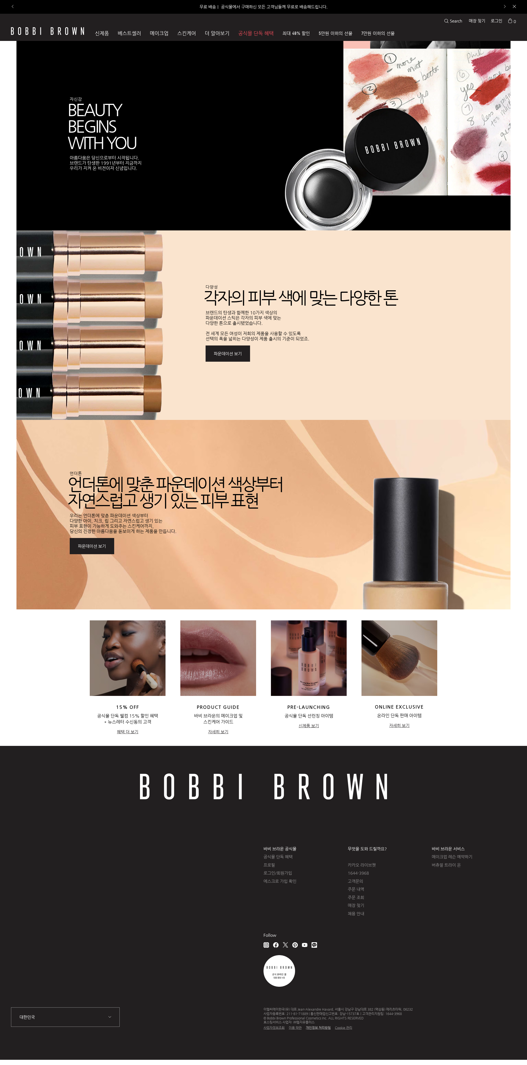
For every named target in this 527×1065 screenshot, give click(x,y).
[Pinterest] (295, 944)
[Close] (514, 7)
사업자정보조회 (274, 1028)
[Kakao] (314, 944)
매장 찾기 (477, 20)
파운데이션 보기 (228, 353)
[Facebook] (276, 944)
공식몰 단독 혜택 (278, 856)
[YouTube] (304, 944)
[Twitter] (285, 944)
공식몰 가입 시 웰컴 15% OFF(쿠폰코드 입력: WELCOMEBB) (263, 6)
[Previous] (13, 7)
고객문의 (355, 881)
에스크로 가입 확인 (280, 881)
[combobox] (65, 1017)
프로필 (269, 865)
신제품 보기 (309, 725)
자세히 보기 (218, 731)
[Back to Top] (507, 1051)
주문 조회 (356, 897)
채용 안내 (356, 913)
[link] (512, 21)
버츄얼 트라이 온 (446, 865)
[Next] (504, 7)
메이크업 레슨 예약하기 (452, 856)
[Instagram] (266, 944)
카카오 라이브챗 (362, 865)
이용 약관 (295, 1028)
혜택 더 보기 (127, 731)
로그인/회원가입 (278, 873)
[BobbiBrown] (47, 31)
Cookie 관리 (343, 1028)
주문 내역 (356, 889)
